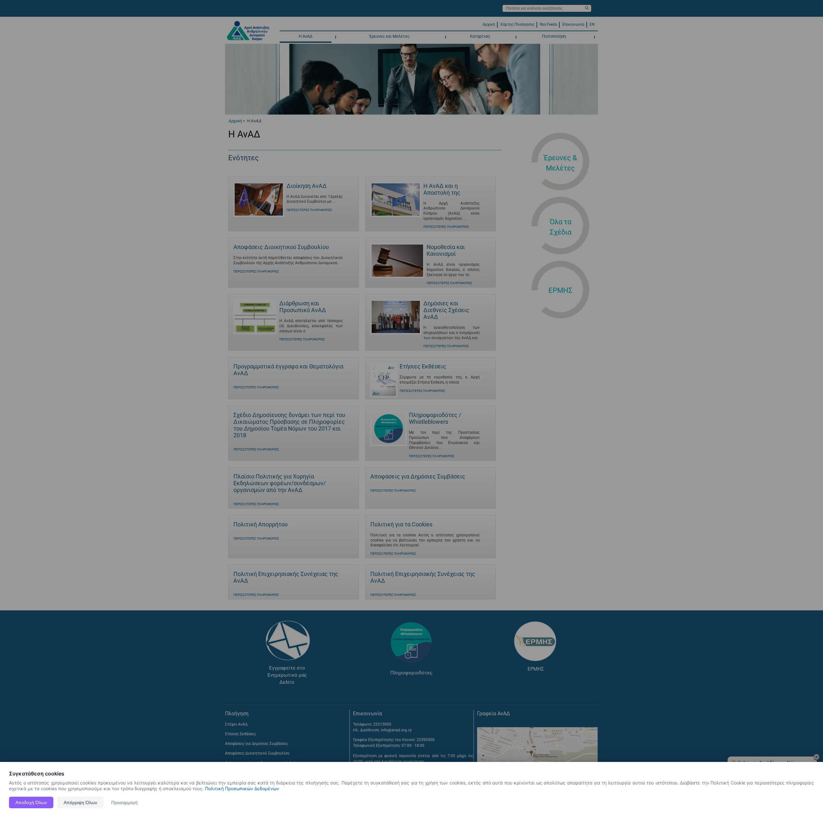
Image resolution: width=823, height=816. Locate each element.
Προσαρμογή (124, 802)
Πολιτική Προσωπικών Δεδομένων (242, 788)
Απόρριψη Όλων (80, 802)
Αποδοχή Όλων (31, 802)
